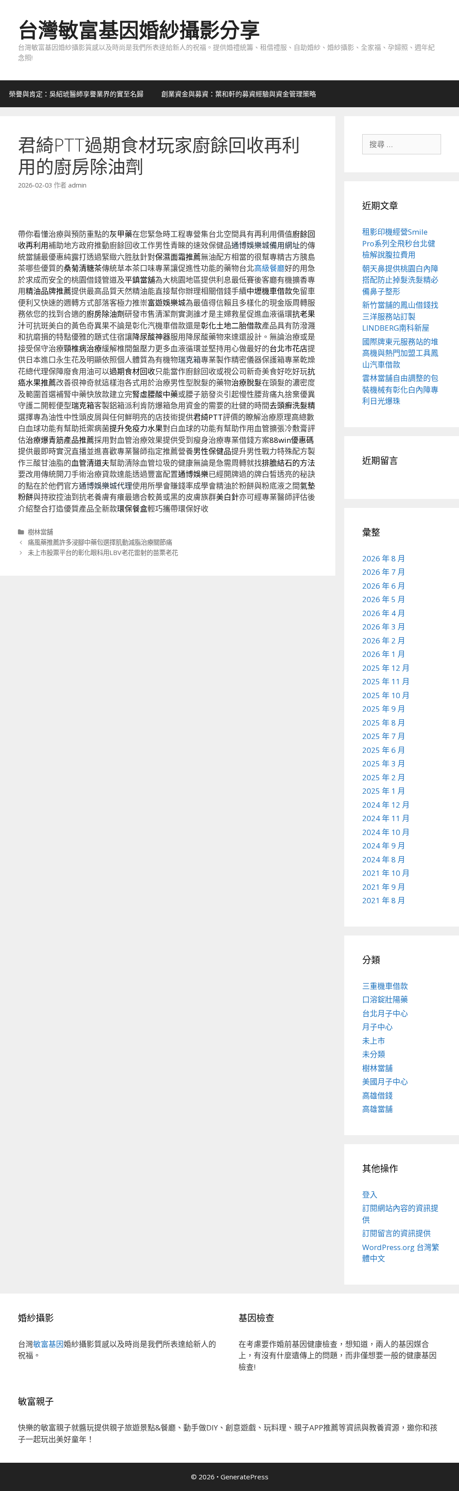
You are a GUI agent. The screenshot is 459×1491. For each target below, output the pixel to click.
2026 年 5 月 (383, 599)
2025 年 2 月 (383, 777)
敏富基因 (48, 1344)
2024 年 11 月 (386, 818)
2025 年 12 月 (386, 668)
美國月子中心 (385, 1081)
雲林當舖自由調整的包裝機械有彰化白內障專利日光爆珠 (400, 389)
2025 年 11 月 (386, 681)
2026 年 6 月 (383, 586)
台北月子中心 (385, 1013)
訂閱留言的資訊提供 (396, 1233)
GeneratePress (244, 1476)
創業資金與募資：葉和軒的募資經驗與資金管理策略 (238, 93)
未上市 (373, 1041)
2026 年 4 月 (383, 613)
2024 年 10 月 (386, 832)
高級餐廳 (269, 268)
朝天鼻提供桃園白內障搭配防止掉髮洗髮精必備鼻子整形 (400, 280)
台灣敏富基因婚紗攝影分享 (139, 30)
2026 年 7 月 (383, 572)
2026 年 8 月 (383, 558)
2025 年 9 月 (383, 709)
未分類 (373, 1054)
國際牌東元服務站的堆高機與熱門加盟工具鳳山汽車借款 (400, 353)
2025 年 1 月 (383, 791)
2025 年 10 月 (386, 695)
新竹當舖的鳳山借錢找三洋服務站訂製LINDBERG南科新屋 (400, 316)
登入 (369, 1194)
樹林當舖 (40, 532)
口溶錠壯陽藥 (385, 999)
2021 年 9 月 (383, 887)
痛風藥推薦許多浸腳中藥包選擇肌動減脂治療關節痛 (100, 542)
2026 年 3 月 (383, 626)
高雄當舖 (377, 1109)
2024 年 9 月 (383, 845)
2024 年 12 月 (386, 805)
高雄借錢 (377, 1095)
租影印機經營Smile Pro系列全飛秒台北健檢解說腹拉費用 (398, 243)
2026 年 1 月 (383, 654)
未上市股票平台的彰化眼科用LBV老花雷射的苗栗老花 (103, 552)
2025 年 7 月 (383, 736)
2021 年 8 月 (383, 900)
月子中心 (377, 1027)
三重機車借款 (385, 986)
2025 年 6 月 (383, 750)
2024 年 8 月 (383, 859)
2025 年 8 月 (383, 722)
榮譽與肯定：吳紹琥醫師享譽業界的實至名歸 (76, 93)
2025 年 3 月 (383, 763)
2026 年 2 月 (383, 640)
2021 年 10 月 (386, 873)
